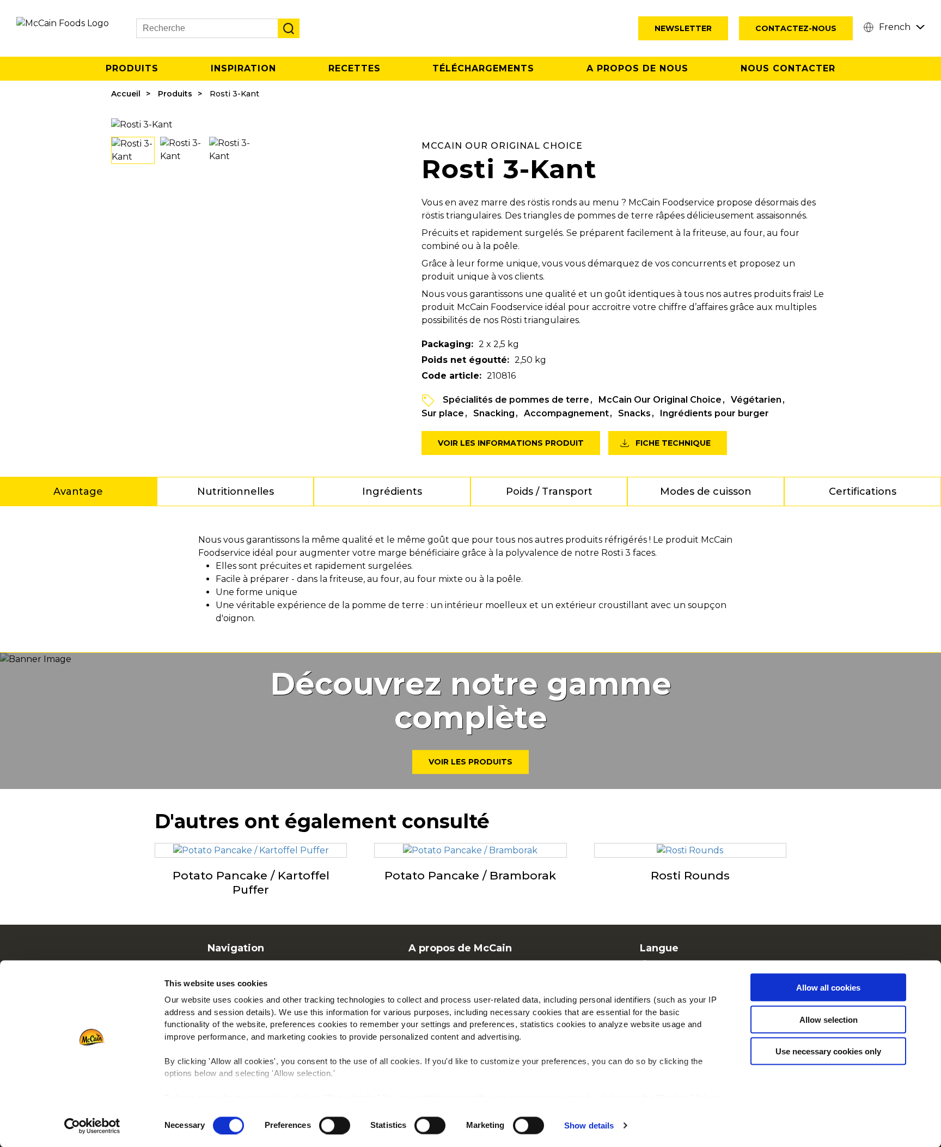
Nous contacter (788, 68)
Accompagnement (566, 413)
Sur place (442, 413)
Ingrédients (392, 491)
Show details (589, 1125)
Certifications (862, 491)
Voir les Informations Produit (511, 443)
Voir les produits (470, 762)
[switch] (334, 1125)
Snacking (494, 413)
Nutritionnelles (235, 491)
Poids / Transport (549, 491)
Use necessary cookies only (828, 1051)
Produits (132, 68)
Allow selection (828, 1019)
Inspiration (243, 68)
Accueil (125, 94)
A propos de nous (637, 68)
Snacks (634, 413)
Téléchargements (483, 68)
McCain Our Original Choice (660, 400)
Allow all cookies (828, 987)
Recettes (354, 68)
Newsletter (683, 28)
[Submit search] (289, 28)
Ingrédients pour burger (714, 413)
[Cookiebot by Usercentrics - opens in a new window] (92, 1126)
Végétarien (756, 400)
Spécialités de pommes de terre (516, 400)
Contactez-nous (795, 28)
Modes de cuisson (705, 491)
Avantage (78, 491)
